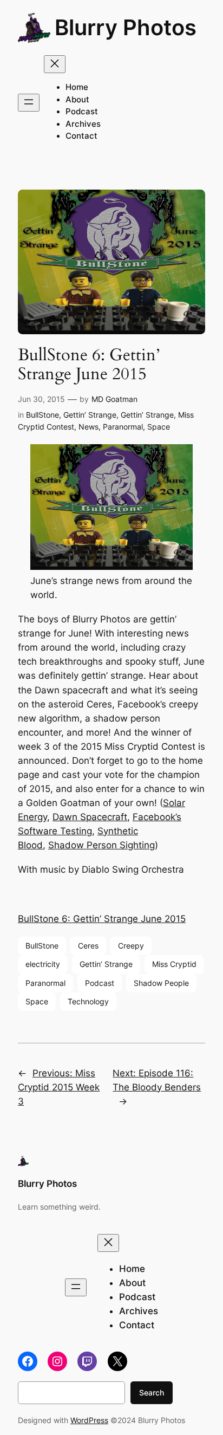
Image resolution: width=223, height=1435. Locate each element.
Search (151, 1392)
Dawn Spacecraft (90, 816)
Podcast (99, 983)
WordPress (89, 1420)
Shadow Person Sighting (101, 845)
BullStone (42, 414)
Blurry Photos (125, 27)
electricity (42, 964)
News (88, 426)
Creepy (131, 945)
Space (158, 426)
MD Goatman (114, 399)
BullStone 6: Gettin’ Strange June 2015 (102, 918)
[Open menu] (29, 103)
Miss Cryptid (174, 964)
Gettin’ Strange (89, 414)
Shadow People (161, 983)
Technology (88, 1001)
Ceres (88, 945)
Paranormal (123, 426)
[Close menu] (54, 64)
